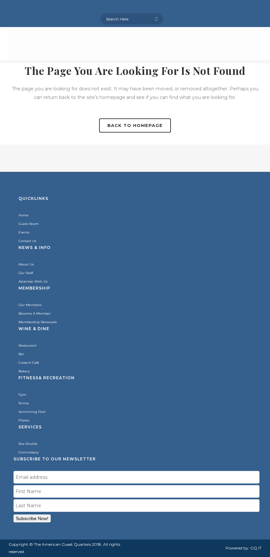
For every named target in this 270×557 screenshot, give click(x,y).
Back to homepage (135, 125)
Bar (21, 354)
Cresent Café (28, 362)
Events (23, 232)
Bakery (24, 371)
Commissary (28, 452)
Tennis (23, 403)
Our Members (29, 305)
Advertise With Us (32, 281)
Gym (22, 394)
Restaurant (27, 345)
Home (23, 215)
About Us (26, 264)
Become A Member (34, 313)
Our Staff (25, 273)
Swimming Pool (31, 412)
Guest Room (28, 224)
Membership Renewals (37, 322)
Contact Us (27, 241)
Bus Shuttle (28, 444)
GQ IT (255, 547)
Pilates (23, 420)
